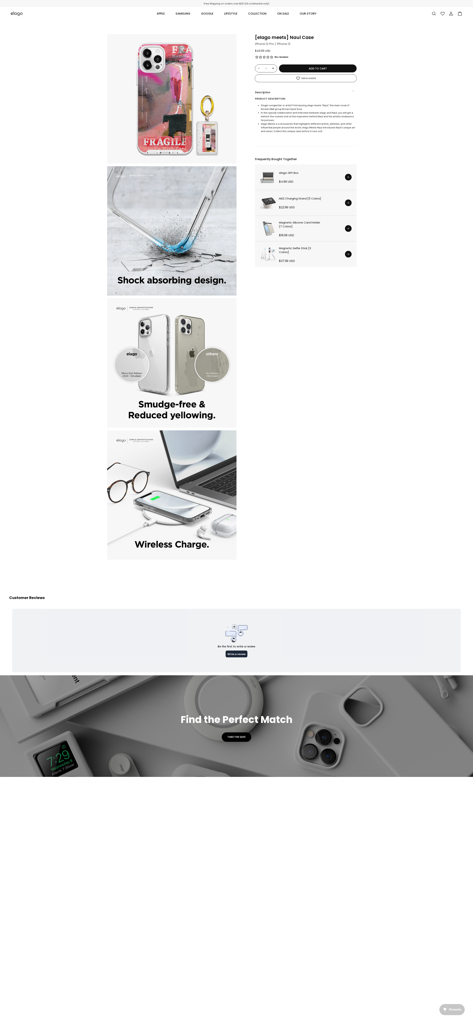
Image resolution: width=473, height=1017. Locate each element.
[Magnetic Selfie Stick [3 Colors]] (268, 254)
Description (262, 92)
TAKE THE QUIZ (236, 737)
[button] (160, 13)
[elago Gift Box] (268, 177)
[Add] (348, 177)
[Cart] (459, 13)
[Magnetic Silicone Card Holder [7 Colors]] (268, 228)
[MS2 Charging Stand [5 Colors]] (268, 203)
